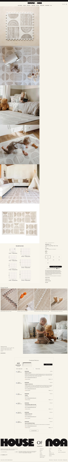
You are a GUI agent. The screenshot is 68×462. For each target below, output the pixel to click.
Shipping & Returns (51, 454)
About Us (41, 450)
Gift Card (41, 454)
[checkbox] (38, 368)
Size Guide (46, 282)
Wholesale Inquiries (42, 455)
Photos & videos (38, 368)
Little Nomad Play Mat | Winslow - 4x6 (32, 377)
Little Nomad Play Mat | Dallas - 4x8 (31, 416)
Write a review (48, 364)
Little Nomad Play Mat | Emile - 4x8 (31, 407)
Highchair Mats (47, 5)
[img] (20, 383)
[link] (48, 244)
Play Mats (24, 5)
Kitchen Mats (28, 5)
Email (61, 450)
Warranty (50, 455)
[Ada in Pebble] (46, 251)
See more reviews (33, 430)
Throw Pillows (42, 5)
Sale (51, 5)
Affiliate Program (42, 457)
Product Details (47, 277)
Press (40, 451)
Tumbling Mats (33, 5)
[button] (63, 4)
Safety (50, 451)
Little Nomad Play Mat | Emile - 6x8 (31, 388)
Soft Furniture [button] (20, 5)
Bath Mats (37, 5)
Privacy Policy (29, 452)
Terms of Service (25, 452)
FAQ (49, 450)
